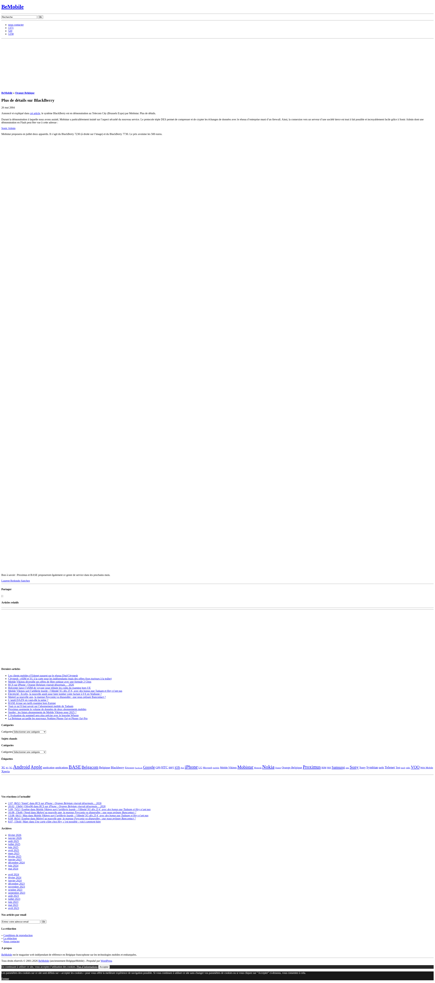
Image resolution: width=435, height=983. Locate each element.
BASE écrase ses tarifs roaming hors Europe (32, 703)
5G (10, 767)
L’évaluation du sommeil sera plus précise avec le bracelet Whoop (43, 715)
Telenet (390, 767)
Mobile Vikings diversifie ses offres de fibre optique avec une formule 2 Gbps (49, 681)
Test (398, 767)
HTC (164, 767)
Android (21, 767)
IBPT (171, 767)
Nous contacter (11, 941)
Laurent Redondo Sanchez (15, 580)
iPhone (191, 767)
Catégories (7, 731)
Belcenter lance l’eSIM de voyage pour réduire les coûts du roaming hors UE (49, 687)
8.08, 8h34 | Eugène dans (72, 818)
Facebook (138, 768)
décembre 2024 (16, 862)
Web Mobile (426, 767)
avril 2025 (13, 850)
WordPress (106, 960)
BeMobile (12, 7)
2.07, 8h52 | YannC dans (54, 803)
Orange (278, 768)
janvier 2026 (15, 838)
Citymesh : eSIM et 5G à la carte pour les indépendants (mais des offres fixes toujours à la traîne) (60, 678)
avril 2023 (13, 908)
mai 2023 (13, 905)
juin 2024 (13, 865)
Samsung (338, 767)
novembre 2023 (16, 886)
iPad (182, 768)
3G (3, 767)
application (49, 767)
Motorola (258, 768)
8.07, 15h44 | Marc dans (54, 821)
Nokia (268, 767)
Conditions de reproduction (18, 935)
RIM (323, 767)
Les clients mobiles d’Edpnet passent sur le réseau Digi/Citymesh (43, 675)
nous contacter (16, 24)
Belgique (104, 767)
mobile (216, 768)
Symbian (372, 767)
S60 (329, 767)
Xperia (5, 771)
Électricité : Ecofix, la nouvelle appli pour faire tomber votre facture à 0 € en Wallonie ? (55, 694)
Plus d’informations (87, 966)
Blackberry (117, 767)
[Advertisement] (217, 64)
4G (7, 767)
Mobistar (245, 767)
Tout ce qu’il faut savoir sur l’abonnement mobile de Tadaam (40, 706)
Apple (36, 767)
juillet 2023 (14, 898)
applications (61, 767)
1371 (11, 27)
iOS (177, 767)
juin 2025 (13, 847)
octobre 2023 (15, 889)
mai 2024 (13, 868)
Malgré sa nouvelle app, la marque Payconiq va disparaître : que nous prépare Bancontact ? (57, 697)
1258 (11, 33)
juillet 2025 (14, 844)
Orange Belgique (24, 92)
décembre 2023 (16, 883)
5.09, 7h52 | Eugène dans (79, 809)
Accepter (104, 967)
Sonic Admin (8, 128)
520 (10, 30)
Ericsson (129, 767)
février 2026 (14, 835)
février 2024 (14, 877)
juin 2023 (13, 902)
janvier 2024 (15, 880)
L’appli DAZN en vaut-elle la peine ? (28, 700)
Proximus (312, 767)
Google (149, 767)
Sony (354, 767)
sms (347, 767)
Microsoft (207, 767)
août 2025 (13, 841)
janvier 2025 (15, 859)
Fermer (5, 978)
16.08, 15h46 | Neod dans (72, 812)
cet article (35, 113)
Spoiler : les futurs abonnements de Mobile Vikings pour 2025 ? (42, 712)
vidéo (408, 768)
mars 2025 (13, 853)
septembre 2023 (16, 892)
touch (403, 768)
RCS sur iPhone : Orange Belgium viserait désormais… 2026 (41, 684)
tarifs (381, 767)
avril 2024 (13, 874)
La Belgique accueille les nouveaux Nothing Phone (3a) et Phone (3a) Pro (48, 718)
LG (200, 767)
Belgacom (90, 767)
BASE (75, 767)
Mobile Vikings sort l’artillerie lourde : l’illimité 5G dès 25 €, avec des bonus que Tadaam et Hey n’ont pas (65, 690)
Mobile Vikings (228, 767)
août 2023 (13, 895)
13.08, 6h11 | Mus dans (78, 815)
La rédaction (10, 938)
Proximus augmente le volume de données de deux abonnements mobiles (47, 709)
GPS (158, 767)
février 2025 (14, 856)
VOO (415, 767)
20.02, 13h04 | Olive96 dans (57, 806)
